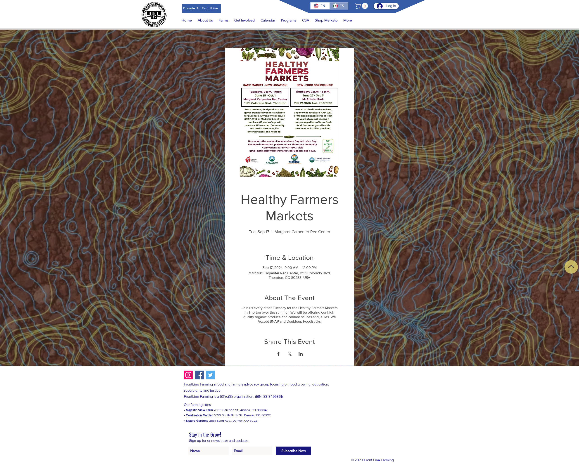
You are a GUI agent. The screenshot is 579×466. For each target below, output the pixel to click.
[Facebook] (199, 375)
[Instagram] (188, 375)
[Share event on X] (289, 354)
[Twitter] (210, 375)
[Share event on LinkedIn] (301, 354)
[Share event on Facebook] (278, 354)
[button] (362, 6)
